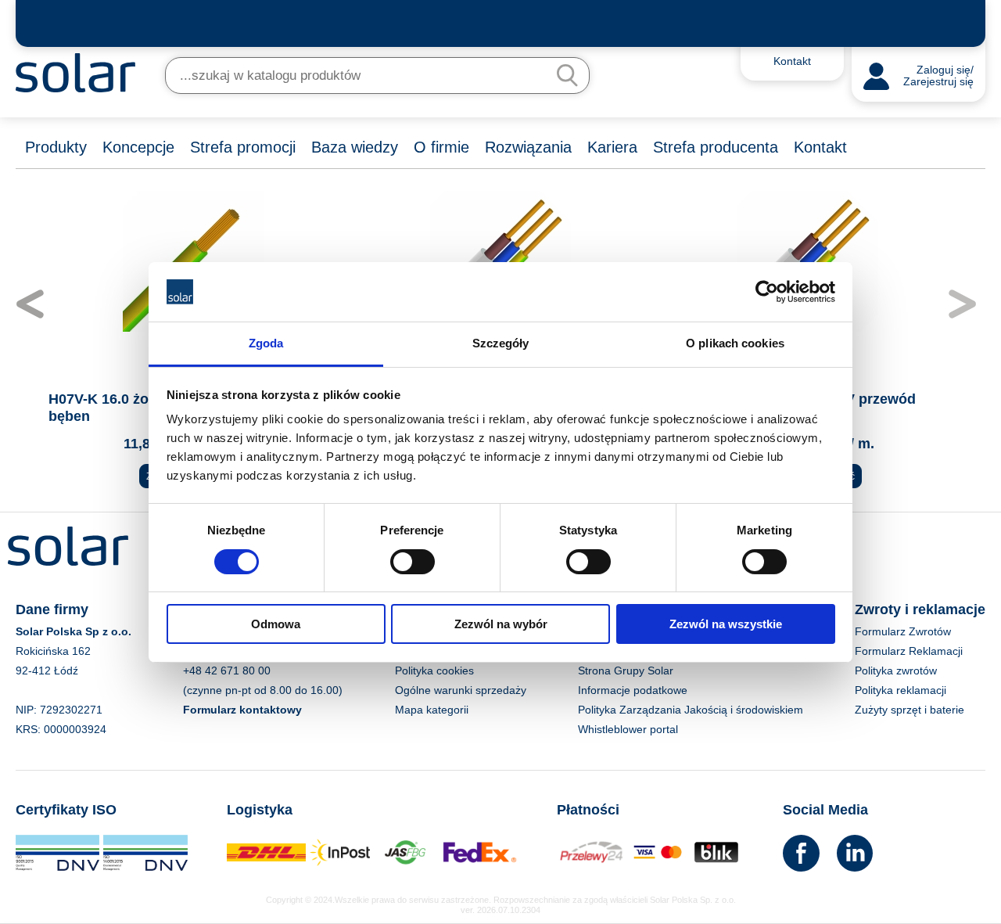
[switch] (412, 560)
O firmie (441, 147)
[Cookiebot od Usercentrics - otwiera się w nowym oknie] (766, 292)
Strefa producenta (715, 147)
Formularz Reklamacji (909, 651)
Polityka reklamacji (900, 690)
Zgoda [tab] (266, 343)
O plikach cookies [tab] (735, 343)
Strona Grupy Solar (625, 670)
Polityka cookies (434, 670)
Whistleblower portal (628, 729)
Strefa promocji (243, 147)
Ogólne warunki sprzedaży (460, 690)
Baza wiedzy (354, 147)
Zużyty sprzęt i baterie (909, 709)
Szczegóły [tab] (500, 343)
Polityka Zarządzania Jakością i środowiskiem (690, 709)
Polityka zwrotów (896, 670)
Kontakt (820, 147)
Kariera (612, 147)
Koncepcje (138, 147)
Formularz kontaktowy (242, 709)
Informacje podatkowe (632, 690)
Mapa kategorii (431, 709)
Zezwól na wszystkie (725, 624)
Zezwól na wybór (500, 624)
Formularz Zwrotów (903, 631)
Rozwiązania (528, 147)
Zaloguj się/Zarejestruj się (938, 76)
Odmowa (275, 624)
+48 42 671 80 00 (227, 670)
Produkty (56, 147)
